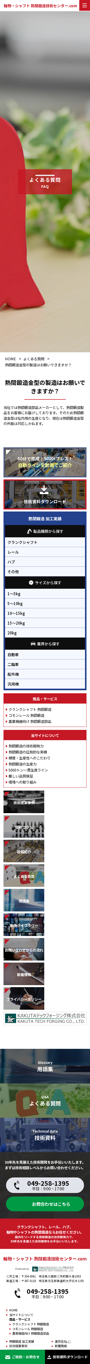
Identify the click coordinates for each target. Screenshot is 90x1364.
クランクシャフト (23, 542)
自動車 (13, 654)
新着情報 (60, 1346)
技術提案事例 (18, 1346)
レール (13, 552)
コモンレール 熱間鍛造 (26, 715)
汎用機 (13, 684)
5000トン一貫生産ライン (28, 770)
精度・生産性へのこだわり (29, 757)
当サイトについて (45, 735)
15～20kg (16, 623)
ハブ (11, 561)
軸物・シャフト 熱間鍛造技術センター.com (40, 5)
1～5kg (14, 593)
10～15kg (16, 613)
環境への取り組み (22, 782)
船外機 (13, 674)
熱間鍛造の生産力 (22, 763)
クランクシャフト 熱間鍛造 (29, 709)
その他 (13, 571)
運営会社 (60, 1341)
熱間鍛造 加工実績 (45, 519)
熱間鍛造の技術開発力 (26, 745)
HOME (10, 358)
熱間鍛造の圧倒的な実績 (27, 751)
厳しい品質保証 (20, 776)
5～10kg (15, 603)
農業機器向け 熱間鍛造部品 (29, 721)
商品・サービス (45, 698)
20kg (12, 632)
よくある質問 (33, 358)
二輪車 (13, 664)
